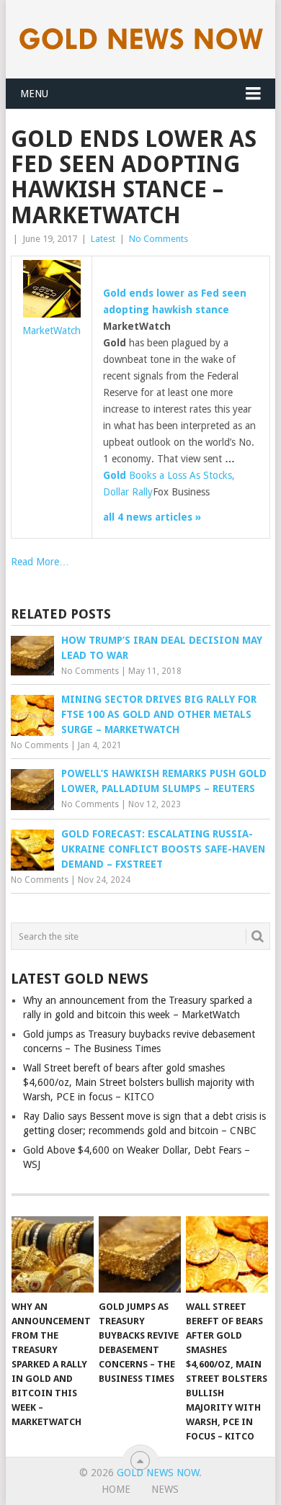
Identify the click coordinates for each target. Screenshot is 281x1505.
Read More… (40, 561)
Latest (103, 238)
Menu (34, 93)
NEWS (165, 1489)
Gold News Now (158, 1472)
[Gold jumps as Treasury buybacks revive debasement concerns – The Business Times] (140, 1254)
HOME (116, 1489)
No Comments (158, 238)
